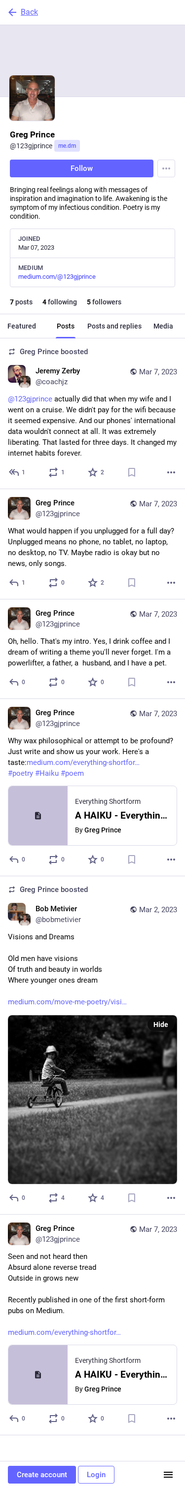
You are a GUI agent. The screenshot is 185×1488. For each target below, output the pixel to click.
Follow (82, 168)
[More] (171, 472)
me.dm (67, 145)
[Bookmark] (132, 472)
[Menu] (166, 168)
